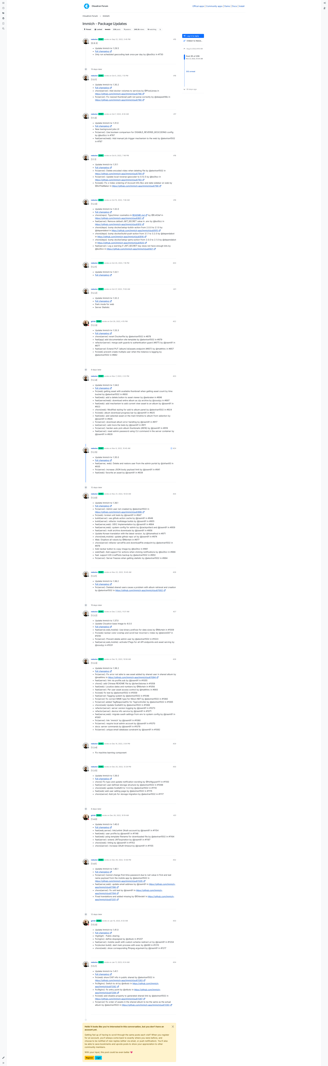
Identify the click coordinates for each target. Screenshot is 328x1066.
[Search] (3, 29)
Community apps (214, 6)
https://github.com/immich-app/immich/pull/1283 (119, 980)
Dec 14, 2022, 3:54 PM (121, 744)
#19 (174, 200)
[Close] (173, 1026)
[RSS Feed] (160, 29)
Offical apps (198, 6)
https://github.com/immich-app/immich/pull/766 (118, 94)
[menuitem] (324, 3)
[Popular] (3, 18)
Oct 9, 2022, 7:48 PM (120, 155)
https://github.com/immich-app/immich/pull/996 (118, 512)
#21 (174, 289)
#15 (174, 39)
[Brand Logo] (87, 6)
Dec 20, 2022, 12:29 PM (121, 767)
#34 (174, 962)
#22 (174, 321)
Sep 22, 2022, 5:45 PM (121, 39)
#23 (174, 376)
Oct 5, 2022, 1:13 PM (120, 76)
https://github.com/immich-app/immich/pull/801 (118, 218)
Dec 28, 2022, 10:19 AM (119, 815)
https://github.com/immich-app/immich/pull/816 (120, 236)
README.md (138, 215)
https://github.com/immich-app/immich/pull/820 (120, 242)
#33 (174, 921)
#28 (174, 659)
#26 (174, 572)
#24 (174, 448)
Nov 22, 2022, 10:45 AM (121, 572)
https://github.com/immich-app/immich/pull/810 (118, 224)
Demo (227, 6)
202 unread (190, 72)
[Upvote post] (170, 61)
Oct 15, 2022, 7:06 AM (121, 200)
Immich (107, 29)
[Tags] (3, 13)
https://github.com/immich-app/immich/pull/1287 (118, 999)
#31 (174, 815)
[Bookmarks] (3, 23)
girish (93, 321)
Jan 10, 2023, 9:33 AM (119, 921)
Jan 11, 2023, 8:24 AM (121, 962)
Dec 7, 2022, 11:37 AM (120, 612)
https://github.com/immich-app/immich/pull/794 (118, 173)
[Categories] (3, 3)
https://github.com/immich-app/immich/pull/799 (135, 186)
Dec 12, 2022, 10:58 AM (121, 659)
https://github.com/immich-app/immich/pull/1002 (139, 590)
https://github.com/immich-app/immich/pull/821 (130, 249)
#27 (174, 612)
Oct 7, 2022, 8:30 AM (120, 114)
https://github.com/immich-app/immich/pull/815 (135, 230)
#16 (174, 76)
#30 (174, 767)
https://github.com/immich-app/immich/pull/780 (118, 100)
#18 (174, 155)
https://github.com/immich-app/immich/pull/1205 (119, 881)
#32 (174, 860)
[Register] (324, 8)
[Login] (324, 3)
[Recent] (3, 8)
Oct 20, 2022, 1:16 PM (120, 263)
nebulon (94, 39)
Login (98, 1058)
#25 (174, 494)
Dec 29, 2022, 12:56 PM (121, 860)
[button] (3, 1058)
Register (89, 1058)
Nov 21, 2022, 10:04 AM (121, 494)
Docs (234, 6)
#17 (174, 114)
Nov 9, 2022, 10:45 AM (121, 448)
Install (241, 6)
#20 (174, 263)
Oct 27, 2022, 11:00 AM (121, 289)
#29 (174, 744)
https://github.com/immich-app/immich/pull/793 (118, 180)
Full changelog (102, 51)
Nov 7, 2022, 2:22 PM (120, 376)
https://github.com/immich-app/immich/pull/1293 (145, 1005)
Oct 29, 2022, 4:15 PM (119, 321)
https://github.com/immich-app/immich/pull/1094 (132, 677)
